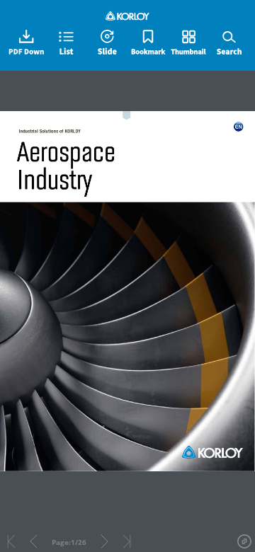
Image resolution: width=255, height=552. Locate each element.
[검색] (228, 43)
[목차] (66, 43)
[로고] (128, 16)
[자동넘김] (107, 43)
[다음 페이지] (104, 541)
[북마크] (148, 43)
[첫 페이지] (11, 541)
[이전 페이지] (34, 541)
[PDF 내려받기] (26, 43)
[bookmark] (127, 120)
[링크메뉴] (244, 541)
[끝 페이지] (127, 541)
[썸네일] (188, 43)
